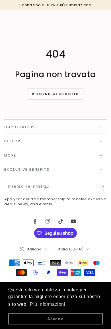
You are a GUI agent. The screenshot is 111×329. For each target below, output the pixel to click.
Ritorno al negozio (55, 94)
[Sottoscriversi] (103, 186)
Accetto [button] (55, 319)
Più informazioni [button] (47, 304)
